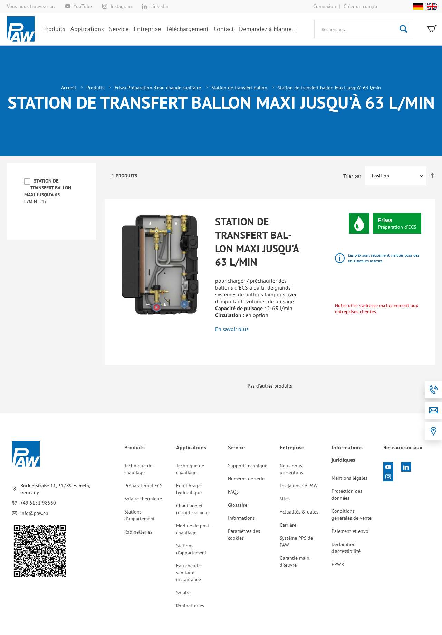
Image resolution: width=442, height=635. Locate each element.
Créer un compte (361, 6)
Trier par (352, 176)
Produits (96, 88)
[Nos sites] (433, 431)
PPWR (338, 564)
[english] (430, 6)
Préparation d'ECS (143, 485)
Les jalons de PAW (299, 485)
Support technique (247, 465)
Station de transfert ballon (240, 88)
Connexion (324, 6)
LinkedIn (159, 6)
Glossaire (237, 505)
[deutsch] (418, 6)
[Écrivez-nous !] (433, 410)
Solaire (183, 592)
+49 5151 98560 (38, 503)
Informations (241, 518)
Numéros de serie (246, 479)
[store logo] (21, 29)
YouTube (83, 6)
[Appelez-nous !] (433, 389)
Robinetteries (138, 532)
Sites (285, 499)
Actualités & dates (299, 512)
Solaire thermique (143, 499)
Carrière (288, 525)
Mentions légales (349, 478)
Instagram (121, 6)
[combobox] (364, 29)
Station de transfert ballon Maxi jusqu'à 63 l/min (257, 241)
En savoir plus (232, 328)
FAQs (233, 492)
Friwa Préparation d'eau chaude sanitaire (158, 88)
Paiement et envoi (351, 531)
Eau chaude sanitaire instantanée (188, 573)
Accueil (69, 88)
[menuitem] (54, 29)
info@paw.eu (34, 513)
